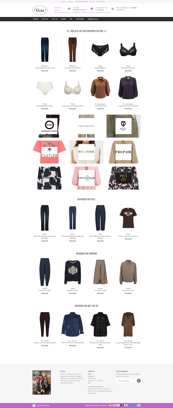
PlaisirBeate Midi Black (100, 67)
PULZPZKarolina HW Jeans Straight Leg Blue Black (45, 236)
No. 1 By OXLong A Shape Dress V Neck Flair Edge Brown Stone (128, 343)
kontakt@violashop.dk (96, 387)
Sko (71, 19)
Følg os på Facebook (43, 405)
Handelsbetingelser (81, 1)
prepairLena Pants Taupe (100, 289)
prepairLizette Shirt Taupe (128, 289)
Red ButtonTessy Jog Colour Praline (72, 67)
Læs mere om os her (66, 383)
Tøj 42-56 (55, 19)
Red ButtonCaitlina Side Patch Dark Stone (45, 67)
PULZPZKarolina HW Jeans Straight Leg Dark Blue (73, 236)
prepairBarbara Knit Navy (73, 289)
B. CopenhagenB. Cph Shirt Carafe (100, 105)
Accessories (80, 19)
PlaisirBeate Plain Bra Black (128, 67)
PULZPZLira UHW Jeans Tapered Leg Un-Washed (100, 236)
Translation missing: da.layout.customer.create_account (91, 12)
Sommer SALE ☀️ (93, 19)
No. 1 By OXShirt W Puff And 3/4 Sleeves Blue (72, 342)
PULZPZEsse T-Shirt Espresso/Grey (128, 235)
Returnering (101, 1)
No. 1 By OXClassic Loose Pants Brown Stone (45, 342)
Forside (63, 1)
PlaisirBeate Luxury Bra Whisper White (72, 105)
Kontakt (92, 1)
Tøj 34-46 (45, 19)
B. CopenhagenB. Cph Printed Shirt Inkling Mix (128, 105)
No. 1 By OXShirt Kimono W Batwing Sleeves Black (100, 343)
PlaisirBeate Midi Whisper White (45, 105)
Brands (63, 19)
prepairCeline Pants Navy (45, 289)
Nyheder (35, 19)
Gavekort (70, 1)
